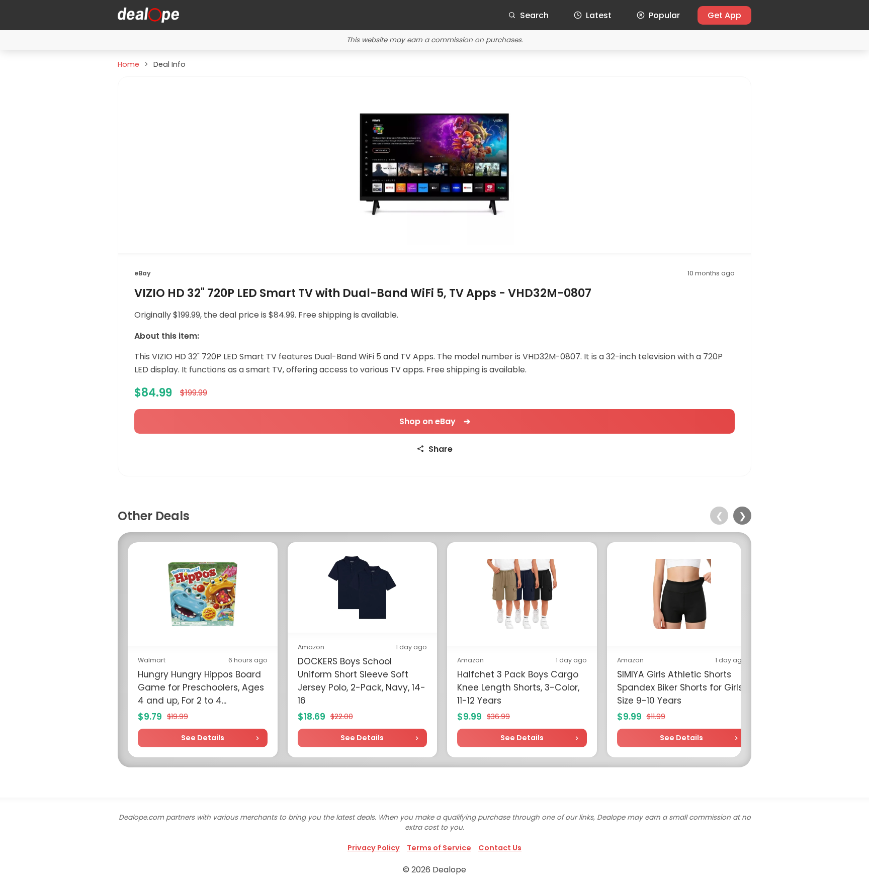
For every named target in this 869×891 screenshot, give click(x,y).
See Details (202, 738)
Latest (599, 15)
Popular (664, 15)
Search (534, 15)
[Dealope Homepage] (148, 15)
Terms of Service (439, 848)
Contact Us (500, 848)
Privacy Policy (373, 848)
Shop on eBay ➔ (434, 421)
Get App (724, 15)
